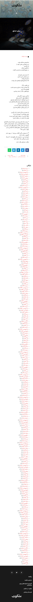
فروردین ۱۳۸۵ (24, 490)
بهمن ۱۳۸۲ (25, 539)
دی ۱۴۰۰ (26, 222)
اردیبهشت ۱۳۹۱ (24, 352)
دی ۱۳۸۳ (25, 519)
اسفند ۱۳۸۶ (25, 447)
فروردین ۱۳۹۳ (24, 311)
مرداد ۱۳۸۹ (25, 392)
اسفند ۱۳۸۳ (25, 515)
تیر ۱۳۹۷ (26, 254)
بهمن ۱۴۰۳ (25, 190)
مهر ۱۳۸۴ (25, 501)
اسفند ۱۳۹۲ (25, 312)
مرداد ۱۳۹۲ (25, 324)
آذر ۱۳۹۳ (26, 297)
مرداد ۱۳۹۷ (25, 252)
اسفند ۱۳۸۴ (25, 492)
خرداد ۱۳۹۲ (25, 328)
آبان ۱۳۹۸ (25, 241)
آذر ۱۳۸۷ (26, 430)
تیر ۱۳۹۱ (26, 348)
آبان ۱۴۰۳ (25, 193)
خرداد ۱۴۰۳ (25, 201)
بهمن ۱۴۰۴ (25, 178)
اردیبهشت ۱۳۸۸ (24, 420)
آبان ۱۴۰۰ (26, 225)
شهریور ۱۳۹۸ (24, 242)
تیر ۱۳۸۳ (25, 530)
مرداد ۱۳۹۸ (25, 244)
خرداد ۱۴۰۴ (25, 186)
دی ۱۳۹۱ (26, 337)
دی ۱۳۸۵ (25, 473)
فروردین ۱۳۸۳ (24, 536)
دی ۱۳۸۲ (25, 541)
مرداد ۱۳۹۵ (25, 267)
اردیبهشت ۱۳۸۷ (24, 443)
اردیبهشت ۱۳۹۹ (24, 233)
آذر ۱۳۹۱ (26, 339)
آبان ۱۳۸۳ (25, 522)
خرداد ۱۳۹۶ (25, 258)
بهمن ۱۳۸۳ (25, 517)
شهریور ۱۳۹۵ (24, 265)
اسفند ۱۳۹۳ (25, 292)
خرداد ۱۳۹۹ (25, 231)
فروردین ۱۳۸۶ (24, 467)
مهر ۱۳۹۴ (25, 280)
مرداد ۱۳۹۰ (25, 369)
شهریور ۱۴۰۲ (25, 203)
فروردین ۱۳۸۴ (24, 513)
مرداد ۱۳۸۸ (25, 415)
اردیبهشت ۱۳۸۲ (24, 554)
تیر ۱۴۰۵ (26, 171)
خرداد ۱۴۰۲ (25, 205)
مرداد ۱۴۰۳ (25, 197)
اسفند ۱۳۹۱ (25, 333)
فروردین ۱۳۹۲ (24, 331)
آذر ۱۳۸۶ (26, 452)
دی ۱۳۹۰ (26, 360)
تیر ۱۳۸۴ (26, 507)
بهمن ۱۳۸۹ (25, 380)
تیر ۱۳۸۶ (26, 462)
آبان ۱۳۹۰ (25, 363)
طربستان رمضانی (28, 592)
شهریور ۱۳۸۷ (24, 435)
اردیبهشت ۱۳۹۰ (24, 375)
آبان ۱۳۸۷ (25, 432)
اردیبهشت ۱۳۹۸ (24, 248)
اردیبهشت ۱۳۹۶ (24, 259)
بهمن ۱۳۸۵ (25, 471)
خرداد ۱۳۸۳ (25, 532)
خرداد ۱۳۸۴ (25, 509)
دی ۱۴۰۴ (26, 180)
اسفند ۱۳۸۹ (25, 379)
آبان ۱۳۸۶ (25, 454)
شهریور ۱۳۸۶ (24, 458)
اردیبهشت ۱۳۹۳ (24, 309)
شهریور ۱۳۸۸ (24, 413)
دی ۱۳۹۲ (26, 314)
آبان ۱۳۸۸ (25, 409)
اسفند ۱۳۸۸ (25, 401)
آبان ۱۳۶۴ (25, 564)
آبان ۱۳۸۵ (25, 477)
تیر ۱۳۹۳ (26, 305)
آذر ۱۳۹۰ (26, 362)
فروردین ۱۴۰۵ (24, 174)
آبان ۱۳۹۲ (25, 318)
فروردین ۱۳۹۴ (24, 290)
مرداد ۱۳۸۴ (25, 505)
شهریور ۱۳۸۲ (24, 549)
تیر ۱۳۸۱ (26, 560)
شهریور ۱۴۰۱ (25, 214)
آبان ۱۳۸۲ (25, 545)
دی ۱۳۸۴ (25, 496)
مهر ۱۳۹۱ (26, 343)
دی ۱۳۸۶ (25, 450)
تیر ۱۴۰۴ (26, 184)
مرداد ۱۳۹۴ (25, 282)
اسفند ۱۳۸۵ (25, 469)
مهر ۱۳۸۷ (25, 433)
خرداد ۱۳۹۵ (25, 271)
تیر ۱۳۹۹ (26, 229)
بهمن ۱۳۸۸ (25, 403)
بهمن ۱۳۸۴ (25, 494)
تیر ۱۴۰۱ (26, 218)
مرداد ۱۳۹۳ (25, 303)
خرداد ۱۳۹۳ (25, 307)
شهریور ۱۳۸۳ (24, 526)
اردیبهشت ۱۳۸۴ (24, 511)
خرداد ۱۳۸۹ (25, 396)
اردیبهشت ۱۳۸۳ (24, 534)
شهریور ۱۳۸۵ (24, 481)
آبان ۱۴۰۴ (25, 182)
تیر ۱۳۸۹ (26, 394)
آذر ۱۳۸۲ (26, 543)
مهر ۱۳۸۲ (25, 547)
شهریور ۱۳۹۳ (24, 301)
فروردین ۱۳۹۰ (24, 377)
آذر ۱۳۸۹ (26, 384)
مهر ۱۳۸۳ (25, 524)
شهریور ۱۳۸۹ (24, 390)
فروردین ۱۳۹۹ (24, 235)
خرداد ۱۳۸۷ (25, 441)
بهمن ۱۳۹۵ (25, 261)
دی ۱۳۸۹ (26, 382)
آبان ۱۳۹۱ (26, 341)
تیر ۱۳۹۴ (26, 284)
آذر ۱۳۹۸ (26, 239)
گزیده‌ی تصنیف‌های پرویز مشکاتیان (25, 584)
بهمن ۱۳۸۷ (25, 426)
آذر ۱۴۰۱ (26, 212)
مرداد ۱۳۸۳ (25, 528)
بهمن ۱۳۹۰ (25, 358)
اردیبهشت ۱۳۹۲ (24, 329)
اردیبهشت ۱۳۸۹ (24, 397)
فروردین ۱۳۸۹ (24, 399)
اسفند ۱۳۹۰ (25, 356)
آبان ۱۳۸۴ (25, 500)
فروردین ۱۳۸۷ (24, 445)
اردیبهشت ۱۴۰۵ (24, 172)
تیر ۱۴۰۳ (26, 199)
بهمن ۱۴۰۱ (25, 208)
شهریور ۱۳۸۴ (24, 503)
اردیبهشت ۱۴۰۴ (24, 188)
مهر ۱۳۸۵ (25, 479)
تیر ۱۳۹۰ (26, 371)
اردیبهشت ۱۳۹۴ (24, 288)
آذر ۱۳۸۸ (26, 407)
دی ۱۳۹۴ (26, 276)
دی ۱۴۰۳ (26, 191)
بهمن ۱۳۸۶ (25, 449)
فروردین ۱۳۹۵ (24, 273)
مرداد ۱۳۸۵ (25, 483)
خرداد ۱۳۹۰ (25, 373)
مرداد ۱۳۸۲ (25, 551)
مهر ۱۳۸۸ (25, 411)
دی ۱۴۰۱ (26, 210)
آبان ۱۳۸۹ (25, 386)
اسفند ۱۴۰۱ (25, 207)
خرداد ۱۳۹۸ (25, 246)
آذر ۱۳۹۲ (26, 316)
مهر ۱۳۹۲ (25, 320)
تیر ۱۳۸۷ (26, 439)
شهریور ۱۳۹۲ (24, 322)
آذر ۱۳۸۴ (26, 498)
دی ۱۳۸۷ (25, 428)
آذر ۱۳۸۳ (25, 520)
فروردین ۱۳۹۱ (24, 354)
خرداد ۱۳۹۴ (25, 286)
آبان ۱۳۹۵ (25, 263)
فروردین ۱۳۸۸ (24, 422)
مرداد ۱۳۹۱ (25, 346)
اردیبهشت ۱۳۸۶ (24, 466)
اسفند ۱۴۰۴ (25, 176)
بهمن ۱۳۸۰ (25, 562)
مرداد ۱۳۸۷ (25, 437)
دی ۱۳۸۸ (25, 405)
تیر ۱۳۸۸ (26, 416)
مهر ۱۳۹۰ (25, 365)
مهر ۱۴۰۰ (26, 227)
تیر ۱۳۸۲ (26, 553)
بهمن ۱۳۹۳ (25, 294)
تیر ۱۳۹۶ (26, 256)
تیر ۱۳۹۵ (26, 269)
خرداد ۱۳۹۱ (25, 350)
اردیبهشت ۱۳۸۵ (24, 488)
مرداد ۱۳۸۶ (25, 460)
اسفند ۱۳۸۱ (25, 558)
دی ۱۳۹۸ (26, 237)
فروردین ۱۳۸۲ (24, 556)
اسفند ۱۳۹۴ (25, 275)
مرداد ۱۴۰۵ (25, 169)
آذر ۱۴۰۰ (26, 224)
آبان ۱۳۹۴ (25, 278)
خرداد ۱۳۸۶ (25, 464)
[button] (30, 10)
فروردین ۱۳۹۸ (24, 250)
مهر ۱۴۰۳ (25, 195)
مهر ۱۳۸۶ (25, 456)
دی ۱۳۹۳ (25, 295)
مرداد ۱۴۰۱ (25, 216)
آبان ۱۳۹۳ (25, 299)
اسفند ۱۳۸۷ (25, 424)
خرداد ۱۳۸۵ (25, 486)
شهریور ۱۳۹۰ (25, 367)
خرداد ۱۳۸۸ (25, 418)
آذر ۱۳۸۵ (26, 475)
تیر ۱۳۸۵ (26, 484)
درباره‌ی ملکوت (28, 580)
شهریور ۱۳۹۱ (25, 345)
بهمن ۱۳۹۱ (25, 335)
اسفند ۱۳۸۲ (25, 537)
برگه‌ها (30, 577)
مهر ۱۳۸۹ (25, 388)
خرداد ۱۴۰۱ (25, 220)
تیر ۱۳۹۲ (26, 326)
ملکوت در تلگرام (28, 589)
